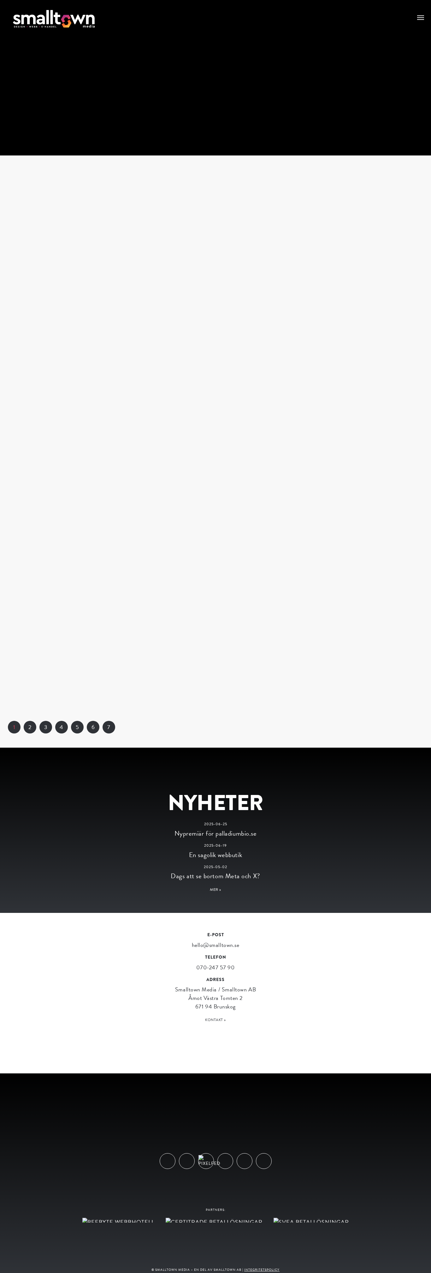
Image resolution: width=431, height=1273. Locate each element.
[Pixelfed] (206, 1161)
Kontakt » (215, 1020)
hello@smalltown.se (215, 945)
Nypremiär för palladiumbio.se (215, 833)
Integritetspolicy (262, 1269)
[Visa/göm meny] (420, 17)
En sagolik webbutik (215, 855)
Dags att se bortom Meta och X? (215, 876)
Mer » (215, 889)
